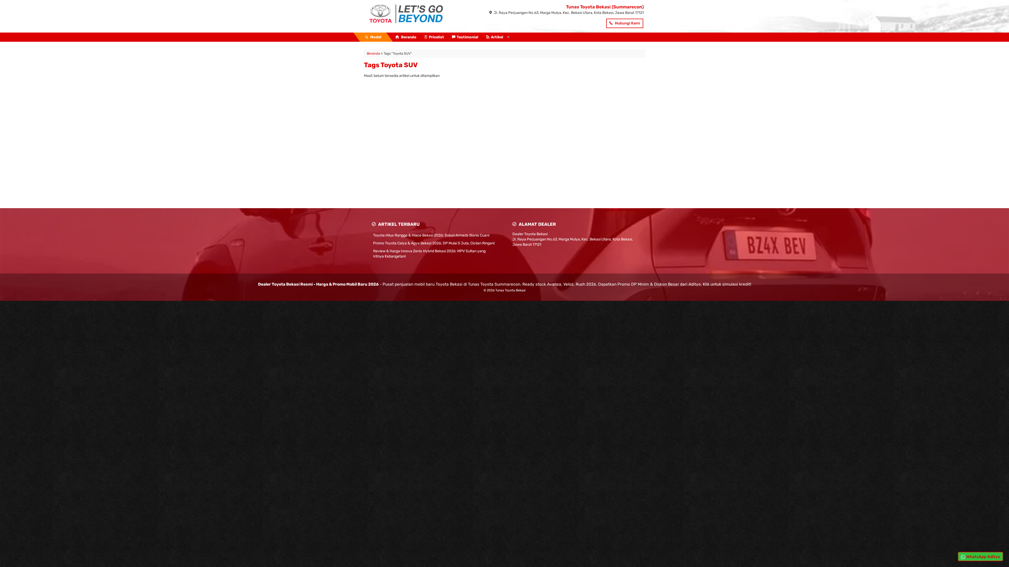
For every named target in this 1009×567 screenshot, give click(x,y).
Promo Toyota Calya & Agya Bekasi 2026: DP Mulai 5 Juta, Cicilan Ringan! (434, 243)
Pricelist (436, 37)
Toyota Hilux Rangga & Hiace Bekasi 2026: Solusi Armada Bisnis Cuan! (431, 235)
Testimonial (467, 37)
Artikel (497, 37)
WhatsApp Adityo (982, 556)
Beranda (408, 37)
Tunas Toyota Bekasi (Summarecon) (605, 6)
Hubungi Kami (627, 23)
